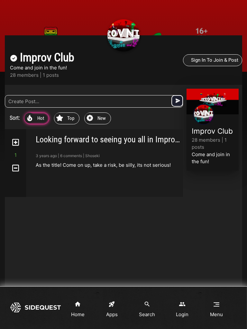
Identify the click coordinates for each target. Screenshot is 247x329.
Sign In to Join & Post (214, 60)
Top (65, 118)
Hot (35, 118)
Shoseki (92, 155)
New (96, 118)
